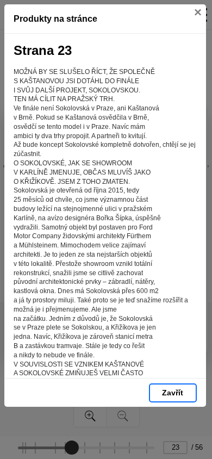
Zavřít (172, 392)
